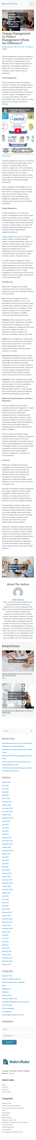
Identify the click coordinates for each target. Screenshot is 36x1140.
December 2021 (7, 958)
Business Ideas (7, 976)
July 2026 (5, 785)
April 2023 (5, 906)
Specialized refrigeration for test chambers (16, 1002)
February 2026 (7, 802)
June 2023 (5, 899)
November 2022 (7, 922)
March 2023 (6, 909)
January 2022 (6, 954)
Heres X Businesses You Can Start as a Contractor (17, 675)
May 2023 (5, 902)
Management (6, 989)
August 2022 (6, 932)
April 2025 (5, 834)
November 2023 (7, 883)
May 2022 (5, 941)
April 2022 (5, 945)
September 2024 (7, 850)
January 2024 (6, 876)
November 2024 (7, 844)
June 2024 (5, 860)
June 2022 (5, 938)
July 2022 (5, 935)
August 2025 (6, 821)
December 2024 (7, 841)
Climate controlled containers (11, 979)
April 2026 (5, 795)
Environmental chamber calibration (13, 982)
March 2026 (6, 798)
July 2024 (5, 857)
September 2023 (7, 889)
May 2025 (5, 831)
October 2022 (6, 925)
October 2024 (6, 847)
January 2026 (6, 805)
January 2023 (6, 915)
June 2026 (5, 789)
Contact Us (5, 1089)
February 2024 (7, 873)
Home (3, 678)
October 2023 (6, 886)
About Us (5, 1087)
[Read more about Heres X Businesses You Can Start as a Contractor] (18, 661)
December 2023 (7, 880)
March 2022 (6, 948)
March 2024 (6, 870)
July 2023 (5, 896)
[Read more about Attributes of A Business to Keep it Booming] (18, 696)
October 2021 (6, 964)
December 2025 (7, 808)
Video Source (6, 156)
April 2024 (5, 867)
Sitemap (11, 1073)
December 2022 (7, 919)
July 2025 (5, 824)
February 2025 (7, 837)
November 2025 (7, 811)
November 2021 (7, 961)
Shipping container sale (9, 998)
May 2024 (5, 863)
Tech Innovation (7, 1005)
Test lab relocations (8, 1008)
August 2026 (6, 782)
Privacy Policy (6, 1092)
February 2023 (7, 912)
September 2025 (7, 818)
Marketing (5, 992)
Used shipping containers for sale (13, 1015)
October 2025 (6, 815)
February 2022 (7, 951)
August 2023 (6, 893)
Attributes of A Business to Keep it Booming (17, 712)
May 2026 (5, 792)
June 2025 (5, 828)
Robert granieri (7, 995)
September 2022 (7, 928)
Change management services (12, 237)
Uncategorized (7, 1011)
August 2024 (6, 854)
